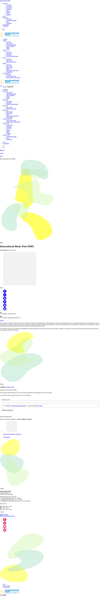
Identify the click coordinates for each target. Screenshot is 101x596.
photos (8, 47)
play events (9, 60)
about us (5, 17)
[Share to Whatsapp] (4, 306)
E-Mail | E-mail (6, 399)
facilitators (8, 54)
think (4, 63)
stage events (9, 43)
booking (8, 12)
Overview (8, 4)
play (4, 57)
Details (1, 320)
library (8, 69)
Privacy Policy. (39, 405)
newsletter (8, 7)
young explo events (11, 76)
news (4, 16)
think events (9, 66)
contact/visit (9, 6)
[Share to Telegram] (4, 303)
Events (1, 153)
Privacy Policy (6, 586)
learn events (9, 53)
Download (7, 437)
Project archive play (11, 62)
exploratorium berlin (11, 20)
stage (4, 40)
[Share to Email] (4, 309)
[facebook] (4, 520)
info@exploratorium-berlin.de (7, 516)
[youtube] (4, 527)
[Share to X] (4, 296)
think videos (9, 67)
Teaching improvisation (12, 56)
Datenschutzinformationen (19, 405)
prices (7, 10)
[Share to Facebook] (4, 292)
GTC (4, 584)
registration (9, 9)
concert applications (11, 44)
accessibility (6, 24)
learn (4, 50)
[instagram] (4, 524)
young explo (6, 73)
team (7, 22)
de (3, 28)
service (5, 3)
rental (7, 13)
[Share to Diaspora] (4, 299)
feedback (8, 14)
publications (9, 72)
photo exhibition (10, 46)
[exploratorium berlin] (9, 36)
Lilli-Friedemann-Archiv (12, 70)
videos (8, 49)
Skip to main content (5, 0)
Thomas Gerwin (10, 387)
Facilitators (9, 23)
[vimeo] (4, 531)
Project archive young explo (13, 77)
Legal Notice (6, 587)
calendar (5, 39)
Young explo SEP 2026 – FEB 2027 (12, 434)
